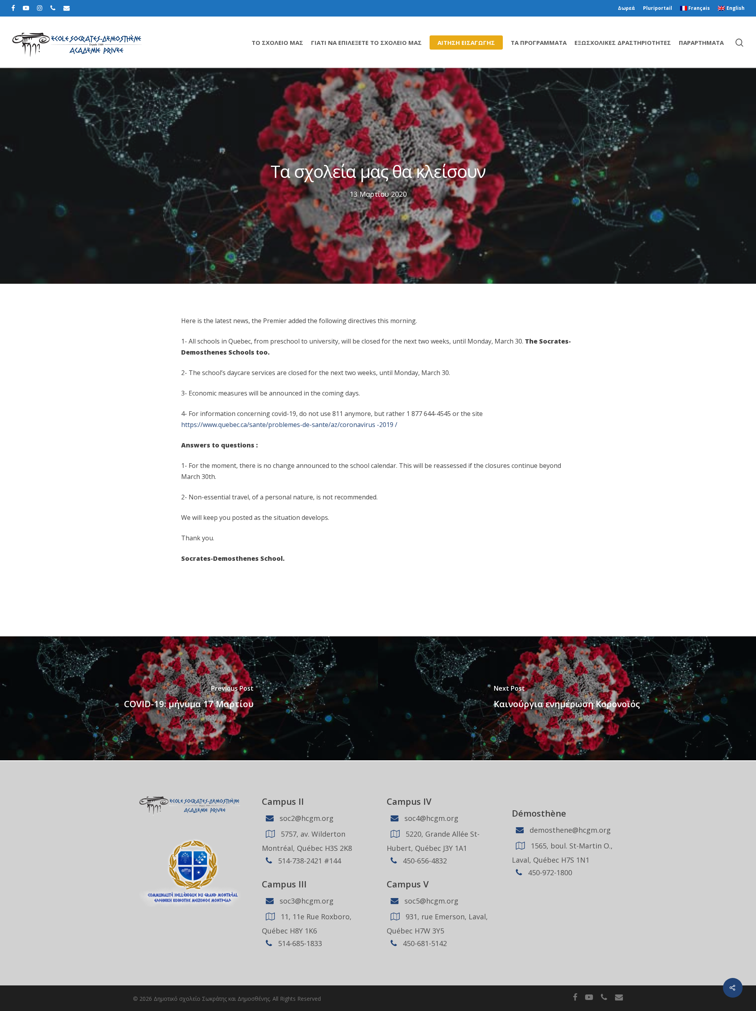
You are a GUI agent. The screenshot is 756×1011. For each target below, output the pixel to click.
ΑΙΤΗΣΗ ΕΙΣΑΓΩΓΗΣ (466, 42)
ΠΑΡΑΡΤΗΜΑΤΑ (701, 42)
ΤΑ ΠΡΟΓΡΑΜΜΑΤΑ (539, 42)
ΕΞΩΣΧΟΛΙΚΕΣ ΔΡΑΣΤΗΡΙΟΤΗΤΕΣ (622, 42)
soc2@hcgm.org (306, 818)
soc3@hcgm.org (306, 901)
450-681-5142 (424, 943)
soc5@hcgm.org (430, 901)
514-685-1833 (299, 943)
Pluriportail (657, 8)
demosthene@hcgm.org (569, 830)
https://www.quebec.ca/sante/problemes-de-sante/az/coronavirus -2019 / (289, 424)
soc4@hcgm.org (430, 818)
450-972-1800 (549, 872)
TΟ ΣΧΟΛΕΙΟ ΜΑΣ (277, 42)
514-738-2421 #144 (308, 860)
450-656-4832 (424, 860)
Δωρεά (626, 8)
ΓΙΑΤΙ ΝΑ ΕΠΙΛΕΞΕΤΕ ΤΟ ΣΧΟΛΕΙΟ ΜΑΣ (366, 42)
